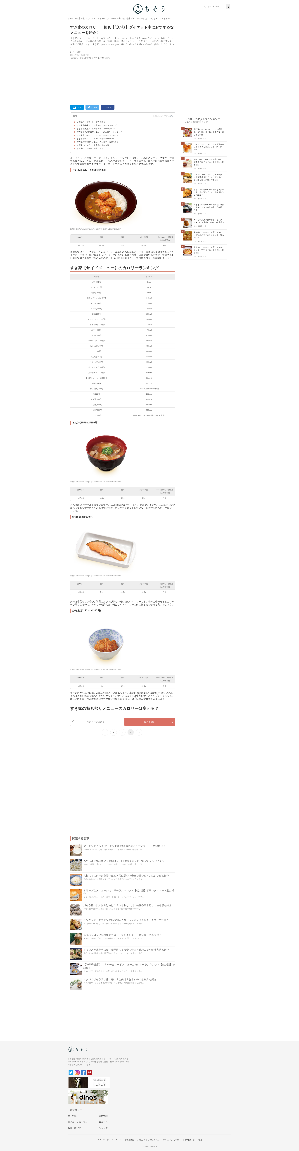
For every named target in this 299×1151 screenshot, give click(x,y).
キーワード (116, 1140)
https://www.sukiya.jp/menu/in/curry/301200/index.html (97, 229)
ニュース (103, 1122)
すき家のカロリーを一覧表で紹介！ (92, 122)
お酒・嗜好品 (74, 1128)
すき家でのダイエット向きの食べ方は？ (94, 145)
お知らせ (141, 1140)
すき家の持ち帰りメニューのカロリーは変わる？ (98, 142)
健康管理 (80, 18)
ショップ (103, 1128)
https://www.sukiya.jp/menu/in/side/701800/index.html (97, 576)
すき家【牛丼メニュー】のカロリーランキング (96, 125)
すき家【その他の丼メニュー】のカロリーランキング (99, 132)
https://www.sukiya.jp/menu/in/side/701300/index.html (97, 482)
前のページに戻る (95, 722)
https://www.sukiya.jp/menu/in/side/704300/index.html (97, 669)
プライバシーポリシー (172, 1140)
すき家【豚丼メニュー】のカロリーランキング (96, 129)
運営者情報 (129, 1140)
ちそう (71, 18)
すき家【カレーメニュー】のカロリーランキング (98, 135)
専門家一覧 (190, 1140)
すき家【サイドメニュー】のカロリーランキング (98, 139)
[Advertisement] (122, 81)
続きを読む (149, 722)
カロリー (91, 18)
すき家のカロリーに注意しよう (90, 148)
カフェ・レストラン (78, 1122)
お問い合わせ (154, 1140)
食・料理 (72, 1116)
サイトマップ (103, 1140)
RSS (200, 1140)
